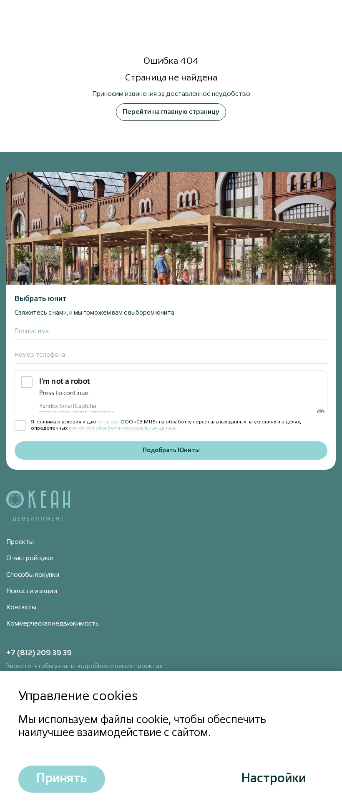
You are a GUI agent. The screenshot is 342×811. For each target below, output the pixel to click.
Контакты (21, 607)
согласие (108, 422)
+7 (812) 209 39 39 (39, 653)
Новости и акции (31, 591)
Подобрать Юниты (171, 450)
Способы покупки (32, 575)
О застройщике (29, 558)
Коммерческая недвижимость (52, 624)
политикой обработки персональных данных (122, 428)
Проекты (20, 542)
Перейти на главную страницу (171, 112)
